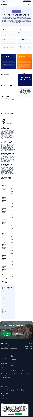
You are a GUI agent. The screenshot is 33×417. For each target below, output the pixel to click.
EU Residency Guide (6, 64)
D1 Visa (22, 370)
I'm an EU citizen (26, 1)
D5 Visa (22, 372)
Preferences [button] (20, 411)
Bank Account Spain (14, 383)
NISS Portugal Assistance (5, 358)
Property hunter (3, 364)
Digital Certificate (13, 384)
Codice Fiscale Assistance (5, 398)
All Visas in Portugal (22, 62)
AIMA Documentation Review (15, 364)
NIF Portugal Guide (6, 62)
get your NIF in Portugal (24, 83)
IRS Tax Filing (13, 365)
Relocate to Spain (3, 383)
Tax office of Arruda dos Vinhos (4, 194)
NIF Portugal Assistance (4, 357)
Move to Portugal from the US (5, 373)
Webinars (23, 403)
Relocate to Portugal (4, 355)
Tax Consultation (13, 359)
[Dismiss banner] (32, 1)
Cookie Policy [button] (22, 410)
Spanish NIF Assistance (4, 386)
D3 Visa (2, 370)
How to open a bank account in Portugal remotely (25, 375)
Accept (18, 413)
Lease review (13, 362)
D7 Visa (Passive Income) (23, 64)
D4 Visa (12, 372)
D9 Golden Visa (13, 370)
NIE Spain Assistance (4, 384)
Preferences (11, 413)
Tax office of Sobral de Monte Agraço (4, 273)
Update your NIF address (4, 361)
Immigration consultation (4, 363)
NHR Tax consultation (4, 360)
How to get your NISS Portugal (5, 377)
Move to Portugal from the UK (25, 373)
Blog (12, 403)
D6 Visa (2, 372)
